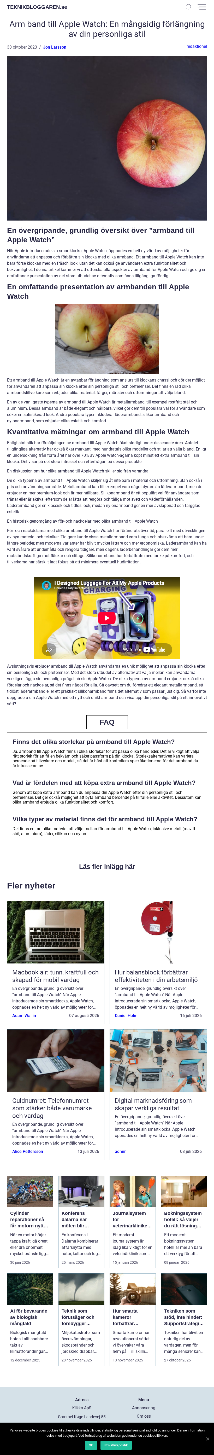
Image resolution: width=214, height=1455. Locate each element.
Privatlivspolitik (116, 1445)
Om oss (144, 1416)
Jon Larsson (54, 47)
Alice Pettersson (27, 1151)
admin (121, 1151)
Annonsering (143, 1407)
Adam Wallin (24, 1015)
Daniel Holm (126, 1015)
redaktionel (197, 46)
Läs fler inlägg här (107, 866)
